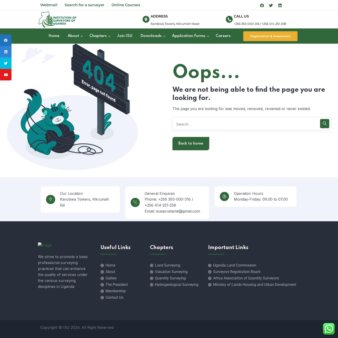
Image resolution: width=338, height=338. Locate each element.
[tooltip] (5, 40)
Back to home (190, 143)
